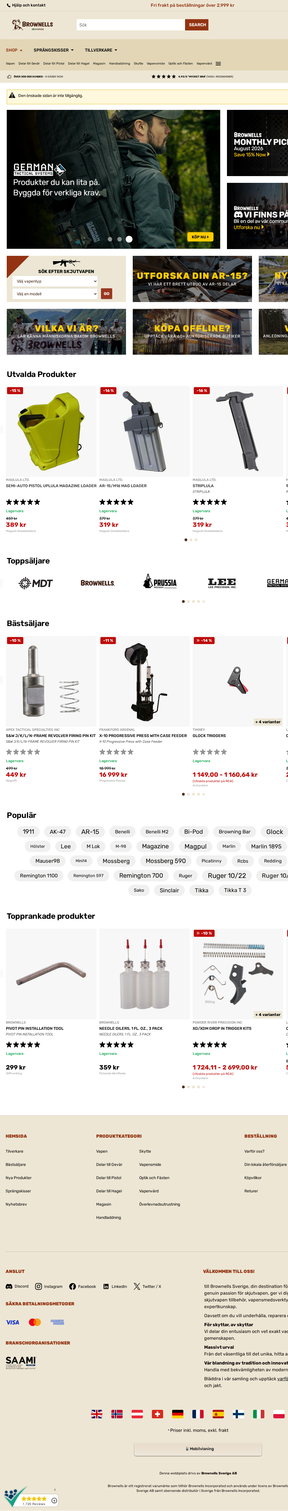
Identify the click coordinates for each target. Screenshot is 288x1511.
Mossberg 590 (166, 861)
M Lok (93, 846)
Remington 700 (141, 875)
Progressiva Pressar (112, 780)
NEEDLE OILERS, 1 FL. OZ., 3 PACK (131, 1028)
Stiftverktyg (14, 1073)
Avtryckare (200, 785)
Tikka (201, 890)
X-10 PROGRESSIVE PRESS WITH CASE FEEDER (143, 735)
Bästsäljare (29, 623)
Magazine (155, 846)
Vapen (10, 63)
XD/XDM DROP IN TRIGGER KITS (222, 1028)
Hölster (37, 846)
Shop (11, 50)
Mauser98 (47, 861)
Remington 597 (88, 875)
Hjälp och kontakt (28, 5)
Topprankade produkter (51, 916)
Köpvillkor (253, 1177)
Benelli (122, 832)
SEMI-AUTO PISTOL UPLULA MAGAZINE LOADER (51, 485)
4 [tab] (200, 604)
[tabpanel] (113, 179)
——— (218, 63)
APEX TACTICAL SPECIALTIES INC (33, 730)
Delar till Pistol (53, 63)
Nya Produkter (19, 1177)
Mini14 (81, 860)
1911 (28, 831)
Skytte (138, 63)
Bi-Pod (193, 831)
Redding (273, 861)
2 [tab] (119, 239)
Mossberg (116, 860)
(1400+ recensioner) (205, 76)
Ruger (185, 875)
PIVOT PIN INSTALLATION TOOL (35, 1028)
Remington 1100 (39, 876)
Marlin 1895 (266, 846)
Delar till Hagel (78, 63)
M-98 (121, 846)
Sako (139, 890)
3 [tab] (129, 239)
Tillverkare (98, 50)
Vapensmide (156, 63)
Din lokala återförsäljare (265, 1164)
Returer (251, 1191)
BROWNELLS (16, 1022)
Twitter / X (152, 1286)
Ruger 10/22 (227, 876)
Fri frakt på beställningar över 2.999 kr (193, 5)
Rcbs (242, 861)
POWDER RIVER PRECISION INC (217, 1022)
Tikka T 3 (235, 890)
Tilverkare (14, 1151)
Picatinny (212, 861)
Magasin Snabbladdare (21, 531)
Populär (21, 815)
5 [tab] (205, 603)
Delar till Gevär (29, 63)
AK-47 (58, 831)
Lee (66, 846)
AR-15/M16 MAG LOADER (123, 485)
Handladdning (119, 63)
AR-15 (90, 832)
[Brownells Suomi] (238, 1414)
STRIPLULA (203, 485)
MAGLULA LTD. (18, 480)
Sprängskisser (51, 50)
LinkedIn (119, 1286)
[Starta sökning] (196, 24)
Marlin (228, 846)
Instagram (53, 1286)
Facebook (87, 1286)
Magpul (195, 846)
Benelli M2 (157, 832)
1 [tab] (110, 239)
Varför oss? (254, 1151)
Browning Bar (235, 832)
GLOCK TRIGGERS (209, 735)
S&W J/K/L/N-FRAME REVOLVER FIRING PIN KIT (51, 735)
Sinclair (169, 890)
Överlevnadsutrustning (159, 1204)
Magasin (99, 63)
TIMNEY (199, 730)
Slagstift (11, 780)
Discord (21, 1286)
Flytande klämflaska (112, 1073)
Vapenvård (204, 63)
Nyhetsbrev (16, 1204)
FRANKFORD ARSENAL (117, 730)
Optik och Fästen (180, 63)
